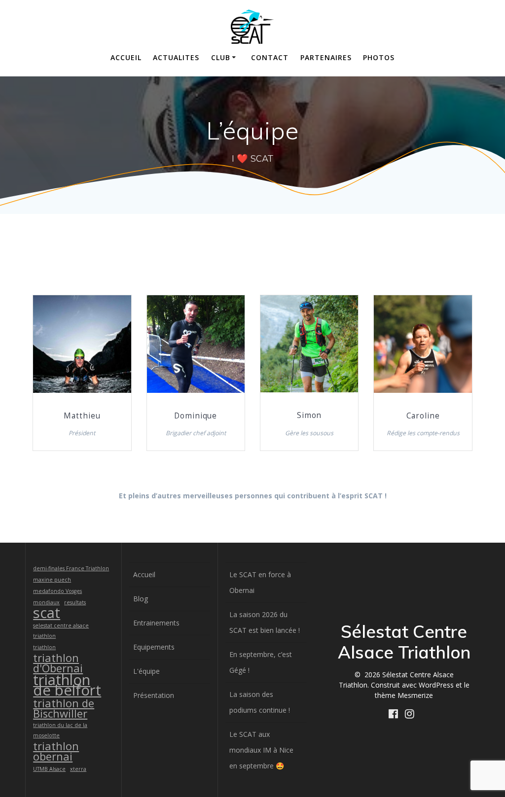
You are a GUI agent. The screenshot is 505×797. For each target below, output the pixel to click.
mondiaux (46, 602)
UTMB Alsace (49, 768)
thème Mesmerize (404, 695)
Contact (270, 57)
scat (46, 613)
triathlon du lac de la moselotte (60, 730)
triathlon (44, 647)
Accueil (126, 57)
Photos (379, 57)
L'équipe (146, 671)
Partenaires (326, 57)
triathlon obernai (56, 751)
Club (220, 57)
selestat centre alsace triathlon (61, 630)
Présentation (153, 695)
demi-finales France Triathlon (71, 568)
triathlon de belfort (67, 685)
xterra (78, 768)
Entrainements (156, 622)
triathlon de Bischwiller (63, 708)
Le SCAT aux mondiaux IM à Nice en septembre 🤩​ (261, 749)
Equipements (154, 647)
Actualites (176, 57)
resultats (75, 602)
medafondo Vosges (57, 591)
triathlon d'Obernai (58, 663)
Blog (140, 598)
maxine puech (52, 579)
